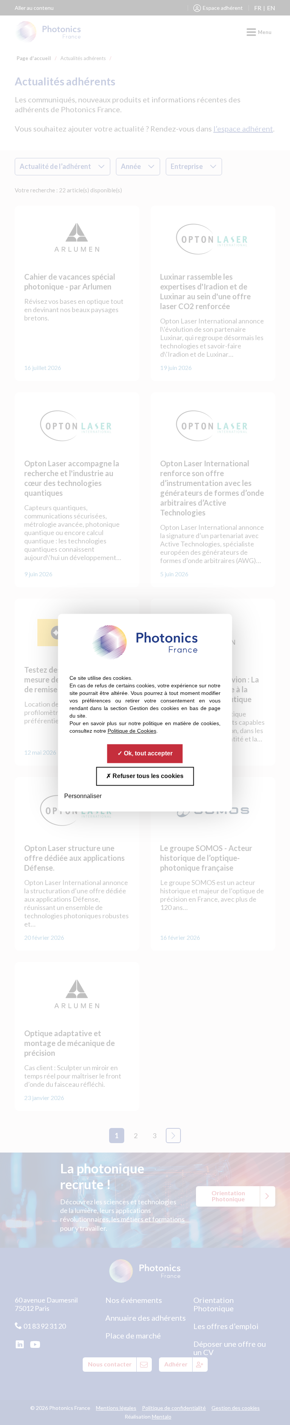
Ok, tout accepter (147, 753)
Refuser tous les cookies (147, 776)
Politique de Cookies (132, 731)
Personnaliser (83, 796)
